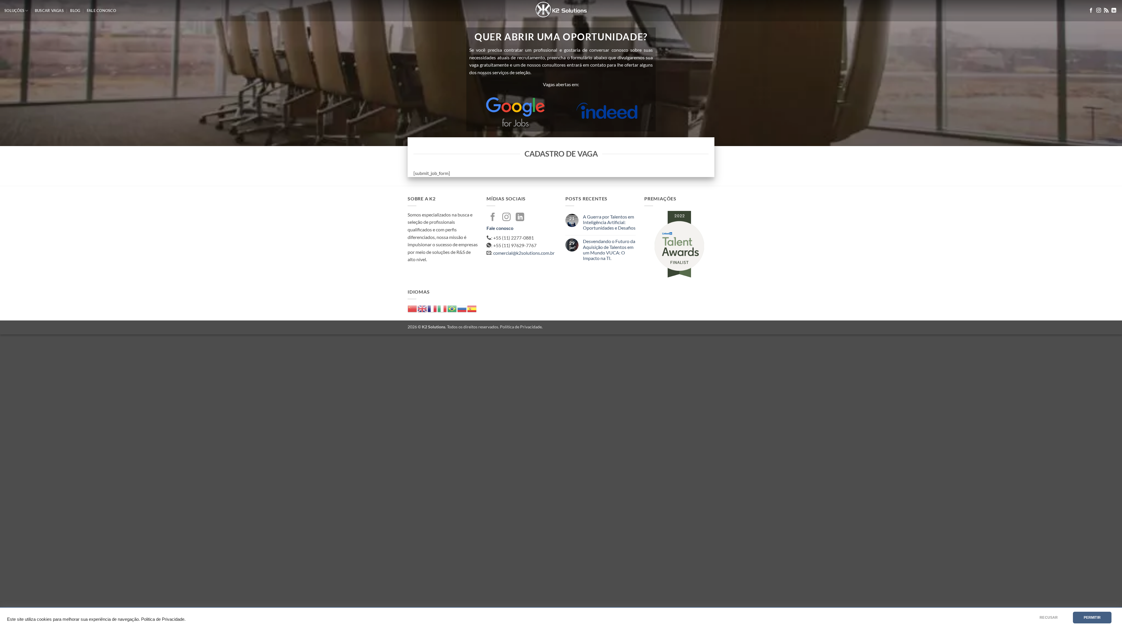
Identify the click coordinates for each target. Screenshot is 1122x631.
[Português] (452, 308)
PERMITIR (1092, 618)
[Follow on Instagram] (1098, 10)
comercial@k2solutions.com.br (524, 253)
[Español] (472, 308)
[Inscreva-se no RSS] (1106, 10)
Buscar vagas (49, 10)
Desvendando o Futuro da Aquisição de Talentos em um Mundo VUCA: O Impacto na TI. (609, 249)
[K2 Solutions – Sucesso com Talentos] (561, 10)
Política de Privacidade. (521, 326)
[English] (422, 308)
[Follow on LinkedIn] (1113, 10)
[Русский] (462, 308)
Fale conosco (101, 10)
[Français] (432, 308)
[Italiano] (442, 308)
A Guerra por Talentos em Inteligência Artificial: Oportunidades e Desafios (609, 222)
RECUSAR (1049, 618)
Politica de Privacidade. (163, 619)
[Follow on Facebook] (1091, 10)
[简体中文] (413, 308)
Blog (75, 10)
